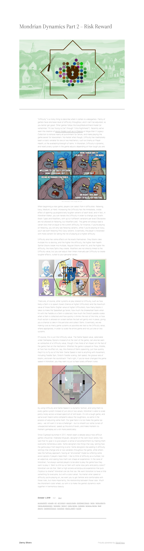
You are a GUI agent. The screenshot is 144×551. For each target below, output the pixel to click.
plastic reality (70, 508)
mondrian (60, 508)
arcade (51, 503)
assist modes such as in (65, 131)
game (92, 503)
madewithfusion (50, 508)
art (56, 503)
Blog (60, 498)
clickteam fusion (83, 503)
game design (100, 503)
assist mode (71, 503)
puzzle (78, 508)
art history (61, 503)
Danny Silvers (25, 543)
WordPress (120, 543)
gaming (64, 506)
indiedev (81, 506)
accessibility (42, 503)
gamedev (56, 506)
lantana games (91, 506)
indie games (72, 506)
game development (45, 506)
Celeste (79, 131)
